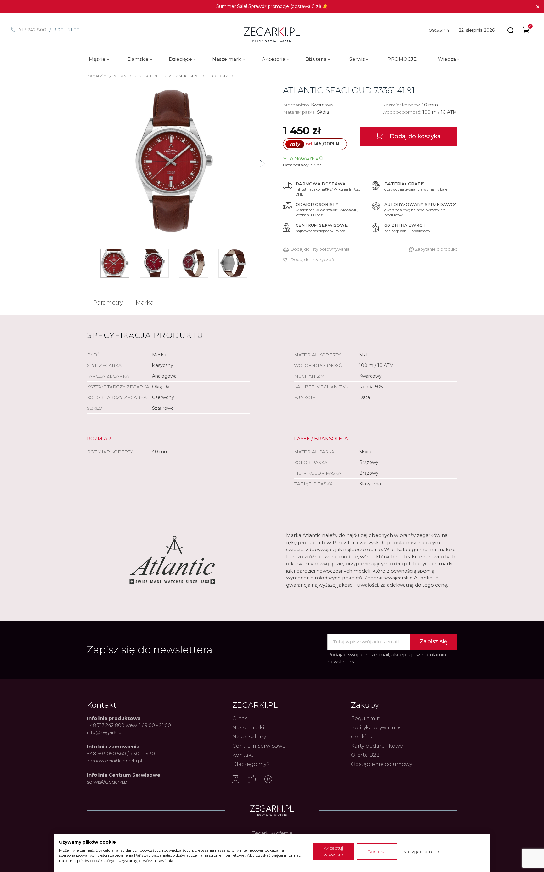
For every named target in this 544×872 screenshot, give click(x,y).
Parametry (108, 302)
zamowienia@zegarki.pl (114, 761)
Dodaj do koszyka (414, 136)
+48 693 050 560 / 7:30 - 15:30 (121, 753)
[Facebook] (252, 779)
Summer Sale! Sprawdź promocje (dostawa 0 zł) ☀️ (272, 6)
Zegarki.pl (97, 75)
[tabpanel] (174, 161)
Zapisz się (433, 641)
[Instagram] (235, 779)
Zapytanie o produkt (436, 249)
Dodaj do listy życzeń (312, 260)
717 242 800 (32, 30)
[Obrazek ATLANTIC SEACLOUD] (174, 161)
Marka (145, 302)
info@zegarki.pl (104, 732)
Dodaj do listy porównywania (320, 249)
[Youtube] (268, 779)
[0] (526, 31)
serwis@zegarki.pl (107, 782)
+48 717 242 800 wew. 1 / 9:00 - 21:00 (129, 725)
